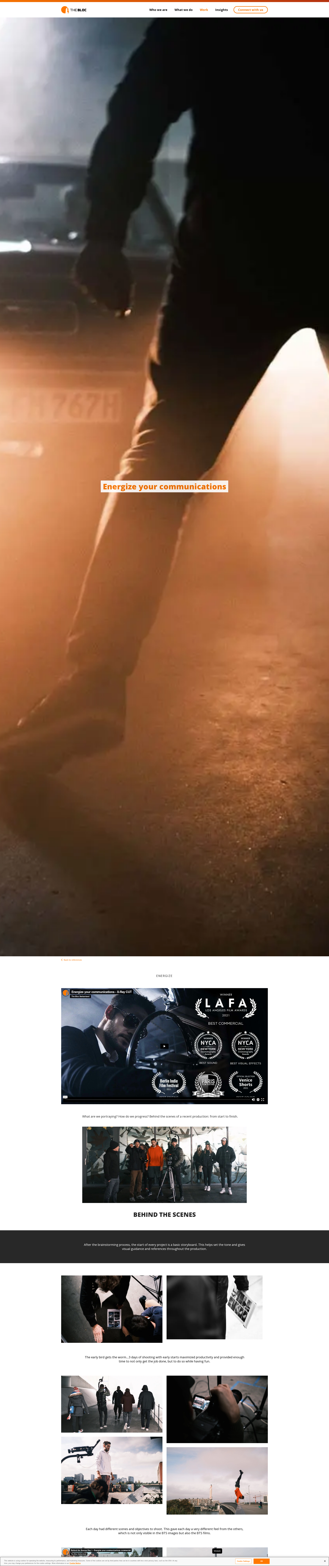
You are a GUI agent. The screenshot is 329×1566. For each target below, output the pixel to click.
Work (204, 10)
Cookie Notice (75, 1563)
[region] (164, 1561)
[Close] (325, 1561)
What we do (184, 10)
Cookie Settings (243, 1561)
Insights (221, 10)
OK (261, 1561)
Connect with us (250, 10)
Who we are (158, 10)
